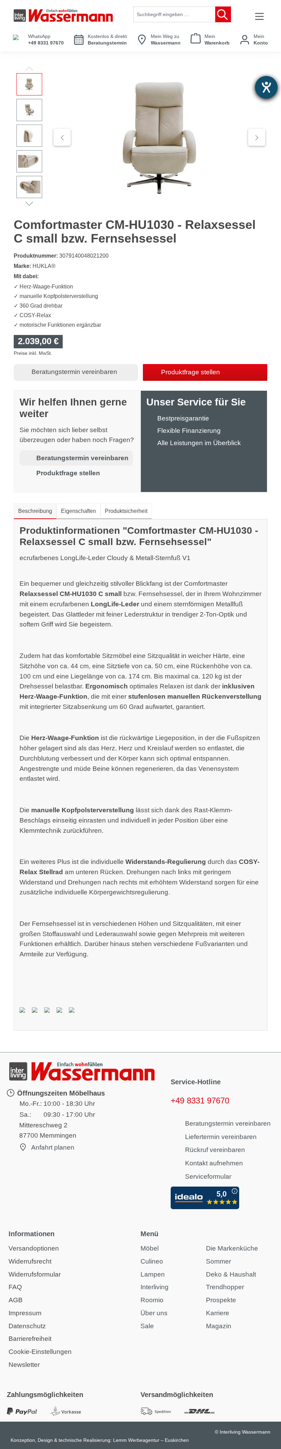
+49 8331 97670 (200, 1100)
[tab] (35, 511)
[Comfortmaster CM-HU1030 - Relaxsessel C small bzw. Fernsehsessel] (159, 137)
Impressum (25, 1313)
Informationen (31, 1234)
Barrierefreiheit (30, 1338)
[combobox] (174, 14)
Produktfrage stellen (190, 372)
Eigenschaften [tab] (78, 511)
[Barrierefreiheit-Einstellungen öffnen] (266, 87)
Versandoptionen (34, 1248)
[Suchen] (223, 14)
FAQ (15, 1287)
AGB (16, 1300)
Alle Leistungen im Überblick (199, 443)
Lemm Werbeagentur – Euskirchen (151, 1440)
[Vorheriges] (62, 137)
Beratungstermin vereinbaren (74, 371)
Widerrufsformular (35, 1274)
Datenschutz (27, 1326)
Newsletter (24, 1364)
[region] (140, 137)
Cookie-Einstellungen (40, 1351)
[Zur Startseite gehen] (63, 15)
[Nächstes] (256, 137)
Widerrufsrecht (30, 1261)
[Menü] (259, 16)
